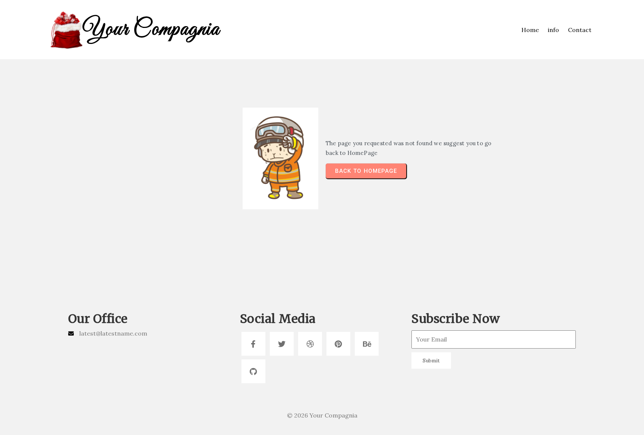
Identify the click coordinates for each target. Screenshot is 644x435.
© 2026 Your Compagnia (322, 415)
